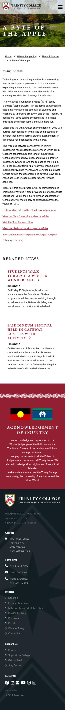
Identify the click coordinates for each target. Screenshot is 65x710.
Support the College (19, 655)
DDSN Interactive (14, 695)
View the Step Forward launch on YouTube (25, 216)
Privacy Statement (18, 603)
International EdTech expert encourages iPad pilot (29, 234)
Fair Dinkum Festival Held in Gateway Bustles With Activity (30, 331)
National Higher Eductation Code (26, 608)
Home (8, 56)
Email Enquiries (18, 572)
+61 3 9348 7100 (19, 565)
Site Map (13, 598)
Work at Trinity (16, 628)
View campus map (20, 550)
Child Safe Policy (17, 613)
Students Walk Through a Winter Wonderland (27, 275)
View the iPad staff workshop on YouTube (25, 228)
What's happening (26, 56)
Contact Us (14, 633)
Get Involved (15, 660)
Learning (18, 240)
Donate (12, 650)
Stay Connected (16, 665)
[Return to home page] (21, 10)
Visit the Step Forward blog (17, 222)
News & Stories (50, 56)
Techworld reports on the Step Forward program (29, 210)
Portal (11, 623)
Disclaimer (14, 618)
